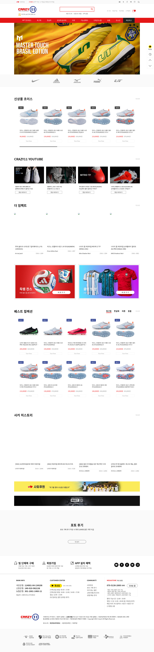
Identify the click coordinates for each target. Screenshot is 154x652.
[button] (73, 73)
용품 (108, 20)
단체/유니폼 (98, 20)
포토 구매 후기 (92, 588)
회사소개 (45, 623)
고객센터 (128, 11)
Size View (29, 141)
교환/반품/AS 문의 (93, 593)
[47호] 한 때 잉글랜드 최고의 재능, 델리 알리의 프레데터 (124, 465)
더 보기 (138, 99)
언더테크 (28, 20)
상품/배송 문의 (92, 595)
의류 (73, 20)
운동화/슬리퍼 (61, 20)
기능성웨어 (84, 20)
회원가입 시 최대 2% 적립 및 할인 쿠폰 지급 (44, 2)
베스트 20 (69, 14)
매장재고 (129, 20)
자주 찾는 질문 (92, 590)
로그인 (109, 11)
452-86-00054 (111, 617)
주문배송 (121, 11)
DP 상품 (85, 14)
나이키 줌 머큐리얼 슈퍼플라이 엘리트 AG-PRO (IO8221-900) (123, 247)
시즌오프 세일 (78, 14)
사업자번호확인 (66, 623)
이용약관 (74, 623)
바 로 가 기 (61, 292)
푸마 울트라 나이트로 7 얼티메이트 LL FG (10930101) (28, 247)
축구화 (39, 20)
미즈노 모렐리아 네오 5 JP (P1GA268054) (61, 246)
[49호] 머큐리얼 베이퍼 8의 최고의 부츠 (60, 464)
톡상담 (57, 585)
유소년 (118, 20)
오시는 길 (132, 586)
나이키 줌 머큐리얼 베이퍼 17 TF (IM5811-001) (90, 247)
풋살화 (49, 20)
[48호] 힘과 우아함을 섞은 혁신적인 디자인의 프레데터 (92, 465)
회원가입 (114, 11)
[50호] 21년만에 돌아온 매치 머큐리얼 (27, 464)
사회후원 (22, 2)
